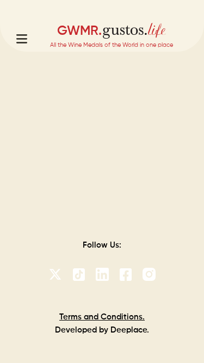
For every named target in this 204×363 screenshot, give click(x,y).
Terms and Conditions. (102, 317)
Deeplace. (129, 330)
